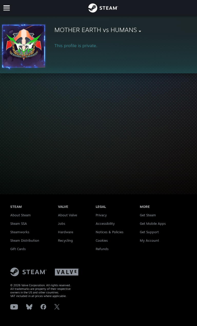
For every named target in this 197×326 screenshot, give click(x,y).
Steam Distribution (24, 240)
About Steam (20, 215)
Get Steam (148, 215)
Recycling (65, 240)
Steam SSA (18, 223)
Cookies (102, 240)
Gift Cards (18, 249)
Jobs (61, 223)
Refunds (102, 249)
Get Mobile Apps (153, 223)
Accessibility (105, 223)
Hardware (65, 232)
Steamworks (19, 232)
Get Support (149, 232)
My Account (149, 240)
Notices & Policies (109, 232)
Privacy (101, 215)
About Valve (67, 215)
